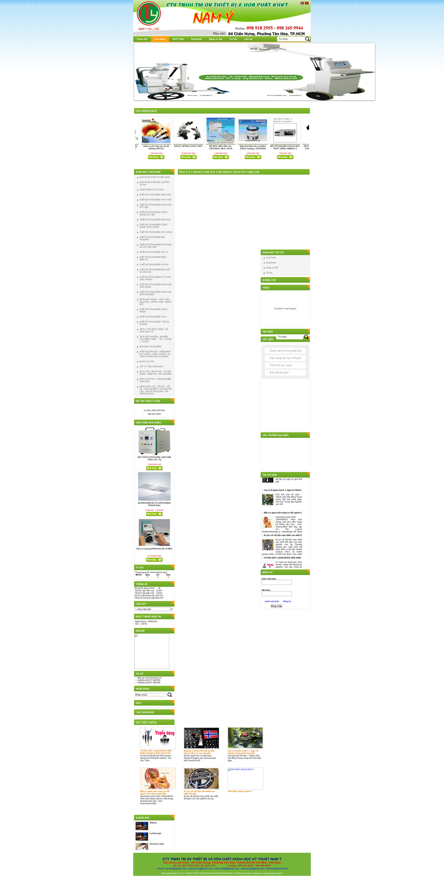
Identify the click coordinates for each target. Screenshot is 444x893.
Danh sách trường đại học (286, 350)
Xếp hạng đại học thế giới (285, 358)
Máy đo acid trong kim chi (149, 678)
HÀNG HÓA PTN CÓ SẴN (151, 189)
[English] (302, 3)
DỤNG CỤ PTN (146, 361)
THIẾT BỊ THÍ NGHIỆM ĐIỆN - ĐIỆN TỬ (153, 258)
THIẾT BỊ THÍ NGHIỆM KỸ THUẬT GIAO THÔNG (155, 278)
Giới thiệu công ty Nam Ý (240, 791)
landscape (155, 833)
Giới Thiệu (178, 39)
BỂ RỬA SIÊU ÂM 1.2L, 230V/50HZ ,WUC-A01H (178, 147)
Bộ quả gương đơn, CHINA (307, 146)
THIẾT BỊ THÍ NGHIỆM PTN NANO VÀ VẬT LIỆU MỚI (155, 245)
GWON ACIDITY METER (149, 680)
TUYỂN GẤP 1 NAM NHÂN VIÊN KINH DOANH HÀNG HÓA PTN (156, 752)
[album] (142, 829)
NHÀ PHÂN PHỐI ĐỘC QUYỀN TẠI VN (154, 183)
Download (196, 39)
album (153, 822)
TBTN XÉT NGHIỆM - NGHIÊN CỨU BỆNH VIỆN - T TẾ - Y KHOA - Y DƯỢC (155, 339)
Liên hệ (248, 39)
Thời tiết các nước (281, 365)
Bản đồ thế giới (279, 372)
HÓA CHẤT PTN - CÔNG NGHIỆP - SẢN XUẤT (155, 380)
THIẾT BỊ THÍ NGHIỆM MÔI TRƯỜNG (152, 238)
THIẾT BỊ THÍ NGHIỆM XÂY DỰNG (155, 232)
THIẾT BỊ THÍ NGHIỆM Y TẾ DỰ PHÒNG (154, 323)
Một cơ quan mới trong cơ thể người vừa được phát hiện (155, 792)
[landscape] (142, 840)
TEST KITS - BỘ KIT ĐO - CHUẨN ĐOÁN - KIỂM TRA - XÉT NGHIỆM (155, 372)
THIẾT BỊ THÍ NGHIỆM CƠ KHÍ (153, 264)
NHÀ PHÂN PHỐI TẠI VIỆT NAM (154, 177)
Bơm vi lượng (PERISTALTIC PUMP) (154, 503)
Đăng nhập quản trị (273, 873)
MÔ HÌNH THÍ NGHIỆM (150, 346)
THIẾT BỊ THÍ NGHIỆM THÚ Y (153, 317)
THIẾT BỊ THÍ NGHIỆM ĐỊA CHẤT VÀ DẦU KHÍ (154, 270)
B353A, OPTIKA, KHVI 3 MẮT (145, 146)
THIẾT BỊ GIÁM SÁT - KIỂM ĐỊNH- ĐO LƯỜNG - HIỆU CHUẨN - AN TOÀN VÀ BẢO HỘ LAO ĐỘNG (155, 354)
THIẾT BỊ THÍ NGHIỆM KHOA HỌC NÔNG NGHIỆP (155, 293)
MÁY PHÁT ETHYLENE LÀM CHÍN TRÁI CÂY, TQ (154, 550)
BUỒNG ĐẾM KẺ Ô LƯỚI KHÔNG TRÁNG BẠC (154, 458)
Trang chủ (142, 39)
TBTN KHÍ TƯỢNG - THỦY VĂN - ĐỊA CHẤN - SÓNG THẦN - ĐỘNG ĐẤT (155, 302)
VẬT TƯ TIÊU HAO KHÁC (151, 366)
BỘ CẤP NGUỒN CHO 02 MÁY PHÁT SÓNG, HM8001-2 (242, 147)
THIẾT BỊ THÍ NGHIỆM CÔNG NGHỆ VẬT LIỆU (153, 213)
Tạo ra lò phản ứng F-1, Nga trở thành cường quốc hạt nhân (243, 752)
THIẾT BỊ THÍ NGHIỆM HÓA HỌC (154, 219)
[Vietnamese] (307, 3)
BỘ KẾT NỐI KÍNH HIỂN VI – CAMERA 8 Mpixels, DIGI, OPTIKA (274, 148)
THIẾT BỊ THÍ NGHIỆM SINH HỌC (155, 195)
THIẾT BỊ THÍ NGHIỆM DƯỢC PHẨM (153, 310)
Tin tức (233, 39)
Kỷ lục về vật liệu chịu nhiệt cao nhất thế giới (199, 792)
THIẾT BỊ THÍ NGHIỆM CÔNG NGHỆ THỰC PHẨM (153, 226)
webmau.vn (257, 873)
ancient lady (157, 844)
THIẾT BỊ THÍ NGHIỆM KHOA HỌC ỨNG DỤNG (155, 285)
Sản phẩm (160, 39)
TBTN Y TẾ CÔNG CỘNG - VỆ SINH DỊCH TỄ (153, 330)
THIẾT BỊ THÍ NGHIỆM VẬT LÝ (153, 252)
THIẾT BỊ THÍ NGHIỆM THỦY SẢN (155, 200)
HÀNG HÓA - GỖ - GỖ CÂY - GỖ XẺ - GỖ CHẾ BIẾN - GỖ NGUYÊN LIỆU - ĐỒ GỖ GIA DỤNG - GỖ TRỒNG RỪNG (155, 390)
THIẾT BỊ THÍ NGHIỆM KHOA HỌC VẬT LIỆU (155, 206)
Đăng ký (287, 601)
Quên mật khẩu (272, 601)
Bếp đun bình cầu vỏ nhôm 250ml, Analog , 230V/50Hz (210, 147)
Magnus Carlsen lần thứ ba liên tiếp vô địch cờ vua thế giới (199, 752)
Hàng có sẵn (215, 39)
